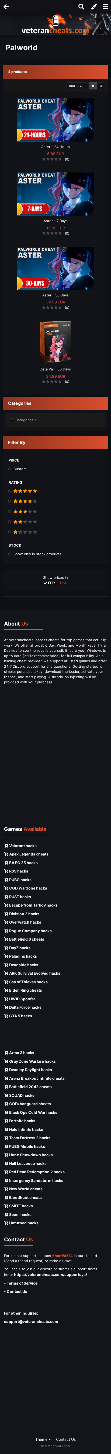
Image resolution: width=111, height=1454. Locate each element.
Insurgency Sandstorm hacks (35, 1180)
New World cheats (25, 1188)
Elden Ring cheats (25, 990)
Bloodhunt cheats (25, 1197)
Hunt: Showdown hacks (30, 1154)
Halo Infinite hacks (25, 1129)
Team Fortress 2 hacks (29, 1137)
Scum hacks (20, 1214)
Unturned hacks (23, 1223)
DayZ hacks (19, 947)
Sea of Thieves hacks (28, 982)
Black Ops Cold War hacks (32, 1112)
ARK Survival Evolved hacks (34, 973)
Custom (19, 469)
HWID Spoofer (21, 999)
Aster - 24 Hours (55, 147)
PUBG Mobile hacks (26, 1146)
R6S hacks (18, 871)
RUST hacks (19, 896)
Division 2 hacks (23, 913)
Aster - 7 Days (56, 221)
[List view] (101, 85)
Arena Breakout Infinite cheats (36, 1078)
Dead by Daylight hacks (30, 1069)
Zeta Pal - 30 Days (55, 369)
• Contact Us (15, 1291)
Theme (41, 1439)
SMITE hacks (20, 1206)
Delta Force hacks (24, 1007)
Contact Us (66, 1439)
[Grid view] (93, 85)
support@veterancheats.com (31, 1321)
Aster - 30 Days (55, 295)
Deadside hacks (23, 964)
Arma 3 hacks (21, 1052)
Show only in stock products (37, 554)
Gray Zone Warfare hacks (32, 1061)
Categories (24, 420)
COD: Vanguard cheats (29, 1103)
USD (63, 583)
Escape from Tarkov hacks (33, 905)
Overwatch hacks (24, 922)
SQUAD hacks (21, 1095)
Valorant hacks (22, 845)
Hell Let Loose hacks (27, 1163)
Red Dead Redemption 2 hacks (36, 1171)
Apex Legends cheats (28, 854)
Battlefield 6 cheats (26, 939)
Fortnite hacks (21, 1120)
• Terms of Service (20, 1283)
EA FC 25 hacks (23, 862)
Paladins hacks (22, 956)
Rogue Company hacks (30, 930)
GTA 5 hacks (20, 1016)
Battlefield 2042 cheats (30, 1086)
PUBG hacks (20, 879)
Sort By (75, 86)
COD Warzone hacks (27, 888)
